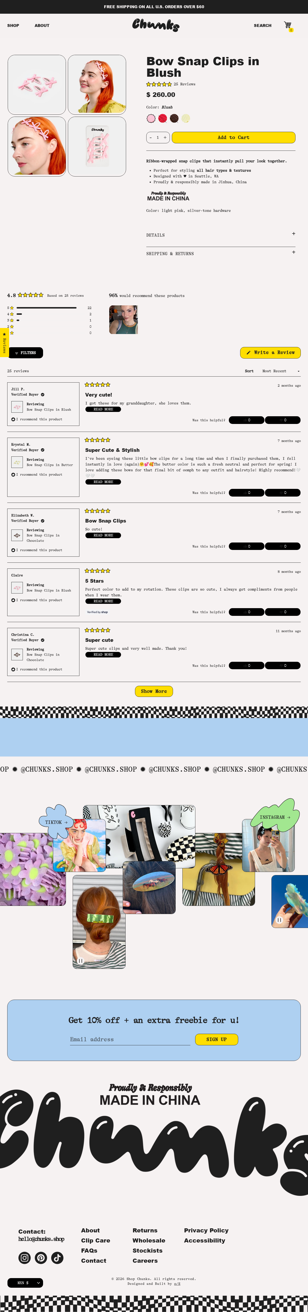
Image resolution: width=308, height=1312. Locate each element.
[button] (220, 84)
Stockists (148, 1250)
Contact (93, 1260)
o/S (177, 1284)
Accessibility (204, 1240)
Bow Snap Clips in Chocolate (43, 537)
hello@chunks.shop (41, 1239)
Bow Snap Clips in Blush (49, 409)
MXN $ (23, 1283)
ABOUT (42, 25)
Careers (145, 1260)
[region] (124, 319)
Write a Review (276, 354)
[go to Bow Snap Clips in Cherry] (162, 118)
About (90, 1230)
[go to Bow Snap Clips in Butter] (185, 118)
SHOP (13, 25)
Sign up (216, 1039)
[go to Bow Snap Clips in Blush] (150, 118)
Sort (250, 371)
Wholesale (149, 1240)
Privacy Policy (206, 1230)
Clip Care (95, 1240)
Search (262, 25)
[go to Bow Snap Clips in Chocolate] (174, 118)
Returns (145, 1230)
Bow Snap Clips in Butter (50, 465)
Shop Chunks (138, 1279)
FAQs (89, 1250)
